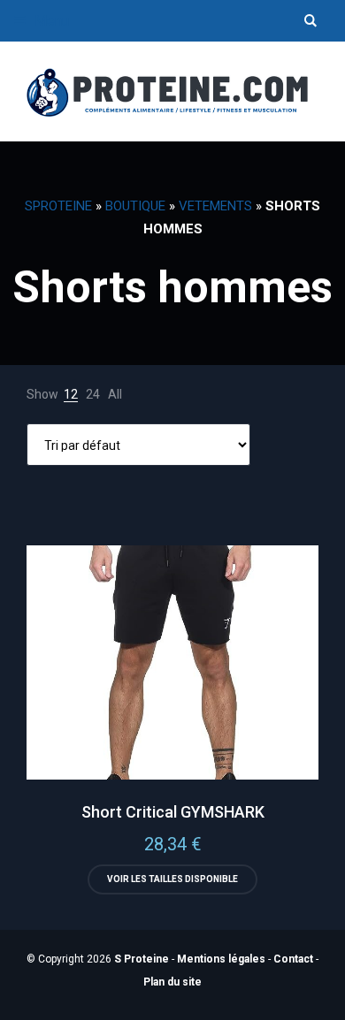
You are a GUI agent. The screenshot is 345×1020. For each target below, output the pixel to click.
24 (93, 394)
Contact (293, 959)
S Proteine (141, 959)
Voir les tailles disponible (172, 879)
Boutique (135, 206)
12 (71, 394)
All (115, 394)
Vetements (215, 206)
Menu (50, 20)
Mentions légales (221, 959)
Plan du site (172, 982)
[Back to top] (327, 1002)
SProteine (58, 206)
